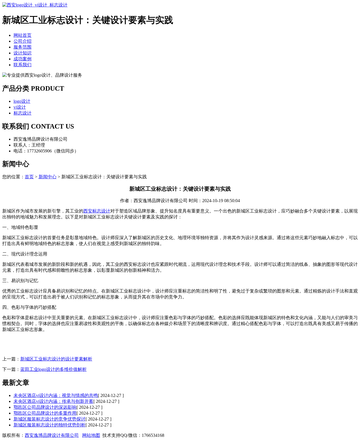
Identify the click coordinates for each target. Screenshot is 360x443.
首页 (29, 176)
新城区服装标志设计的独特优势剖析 (50, 425)
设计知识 (23, 53)
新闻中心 (48, 176)
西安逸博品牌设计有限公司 (52, 435)
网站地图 (91, 435)
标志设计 (23, 113)
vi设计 (20, 107)
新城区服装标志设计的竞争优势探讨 (50, 419)
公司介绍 (23, 41)
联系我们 (23, 64)
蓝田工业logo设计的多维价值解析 (53, 369)
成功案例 (23, 58)
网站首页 (23, 35)
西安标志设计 (96, 211)
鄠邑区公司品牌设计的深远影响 (45, 407)
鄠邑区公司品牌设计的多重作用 (45, 413)
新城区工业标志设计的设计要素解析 (56, 359)
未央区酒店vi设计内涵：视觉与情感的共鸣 (56, 395)
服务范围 (23, 47)
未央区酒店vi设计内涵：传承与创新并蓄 (53, 401)
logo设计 (22, 101)
